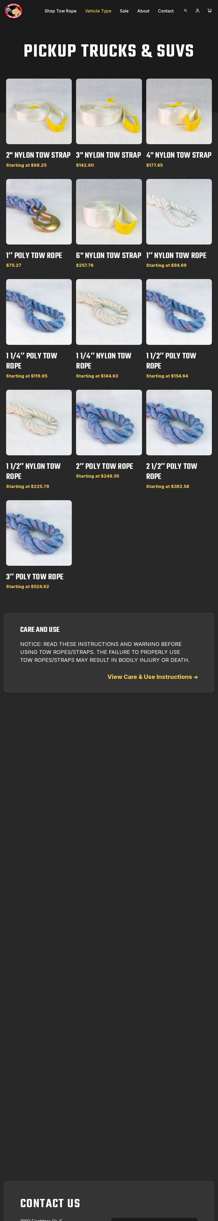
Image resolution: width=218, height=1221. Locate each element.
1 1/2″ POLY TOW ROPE (171, 361)
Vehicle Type (98, 11)
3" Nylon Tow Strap (108, 155)
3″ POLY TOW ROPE (35, 577)
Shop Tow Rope (61, 11)
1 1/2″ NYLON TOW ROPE (33, 472)
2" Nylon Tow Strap (38, 155)
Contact (166, 11)
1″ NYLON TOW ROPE (176, 256)
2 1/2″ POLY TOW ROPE (172, 472)
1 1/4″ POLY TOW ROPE (31, 361)
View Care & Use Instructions (150, 676)
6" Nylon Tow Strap (108, 256)
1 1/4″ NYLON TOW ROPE (103, 361)
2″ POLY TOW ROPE (104, 467)
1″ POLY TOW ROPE (34, 256)
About (143, 11)
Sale (124, 11)
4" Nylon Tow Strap (179, 155)
